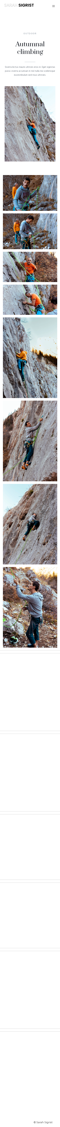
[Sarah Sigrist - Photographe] (19, 6)
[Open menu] (53, 6)
